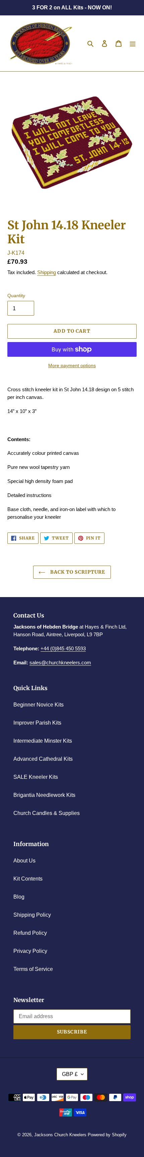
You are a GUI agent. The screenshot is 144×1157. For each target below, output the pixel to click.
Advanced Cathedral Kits (43, 759)
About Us (24, 860)
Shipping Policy (32, 915)
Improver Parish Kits (37, 723)
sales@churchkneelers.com (60, 662)
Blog (18, 897)
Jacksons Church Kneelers (60, 1134)
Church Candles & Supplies (46, 813)
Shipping (46, 272)
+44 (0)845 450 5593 (63, 648)
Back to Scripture (77, 572)
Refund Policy (30, 933)
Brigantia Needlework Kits (44, 795)
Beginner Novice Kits (38, 705)
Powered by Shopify (107, 1134)
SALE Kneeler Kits (35, 777)
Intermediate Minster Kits (42, 741)
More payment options (72, 365)
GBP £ (70, 1074)
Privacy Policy (30, 951)
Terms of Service (33, 969)
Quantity (16, 295)
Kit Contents (28, 879)
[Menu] (133, 43)
